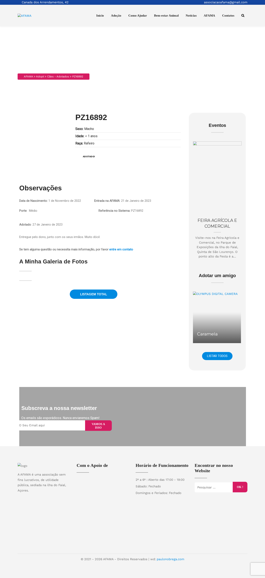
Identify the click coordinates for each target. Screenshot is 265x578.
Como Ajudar (137, 15)
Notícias (191, 15)
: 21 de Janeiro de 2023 (122, 201)
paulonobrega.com (170, 559)
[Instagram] (48, 497)
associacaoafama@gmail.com (225, 2)
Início (100, 15)
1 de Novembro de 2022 (64, 201)
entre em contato (121, 249)
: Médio (28, 211)
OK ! (240, 487)
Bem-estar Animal (166, 15)
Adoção (116, 15)
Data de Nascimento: (33, 201)
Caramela (207, 333)
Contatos (228, 15)
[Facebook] (39, 497)
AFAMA (209, 15)
